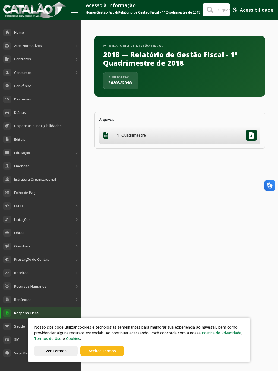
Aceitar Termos (102, 350)
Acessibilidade (257, 10)
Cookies (73, 338)
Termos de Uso (48, 338)
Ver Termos (56, 350)
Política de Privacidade (221, 332)
